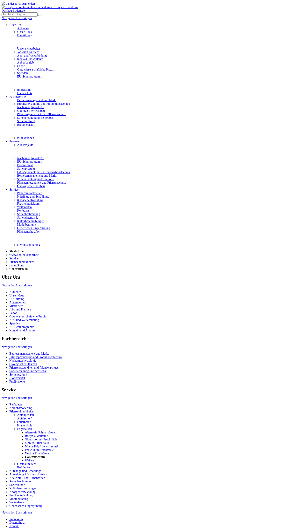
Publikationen (25, 138)
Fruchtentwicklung (28, 203)
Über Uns (15, 24)
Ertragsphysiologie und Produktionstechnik (43, 103)
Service (13, 189)
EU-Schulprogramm (30, 76)
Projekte (14, 141)
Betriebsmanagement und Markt (36, 100)
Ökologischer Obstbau (31, 110)
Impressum (24, 89)
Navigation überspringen (17, 18)
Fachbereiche (17, 96)
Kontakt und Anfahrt (30, 59)
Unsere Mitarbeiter (28, 48)
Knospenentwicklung (30, 200)
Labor (21, 66)
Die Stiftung (24, 35)
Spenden (22, 73)
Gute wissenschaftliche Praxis (35, 69)
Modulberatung (26, 224)
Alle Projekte (25, 144)
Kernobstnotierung (28, 244)
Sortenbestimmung (28, 214)
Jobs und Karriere (28, 52)
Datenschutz (24, 93)
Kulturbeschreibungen (30, 221)
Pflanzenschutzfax (28, 231)
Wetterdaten (24, 207)
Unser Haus (24, 31)
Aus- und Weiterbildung (32, 55)
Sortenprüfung (26, 121)
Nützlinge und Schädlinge (33, 196)
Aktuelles (23, 28)
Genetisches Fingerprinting (33, 228)
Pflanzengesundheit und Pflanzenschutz (41, 114)
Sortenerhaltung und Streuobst (35, 117)
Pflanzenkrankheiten (29, 193)
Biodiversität (25, 124)
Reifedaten (23, 210)
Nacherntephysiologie (30, 107)
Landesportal (13, 3)
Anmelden (28, 3)
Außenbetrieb (25, 62)
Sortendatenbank (27, 217)
